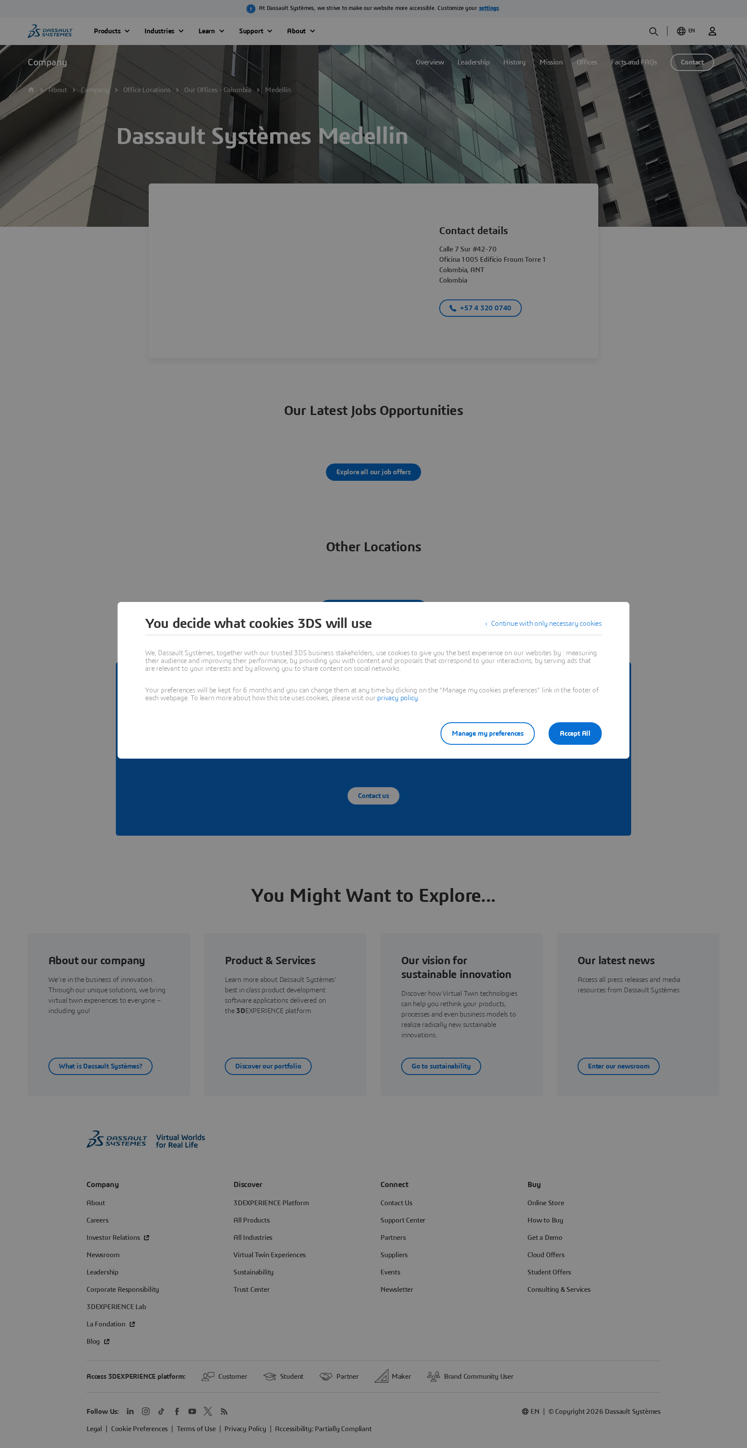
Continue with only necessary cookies (546, 623)
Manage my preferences (488, 733)
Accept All (575, 733)
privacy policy (397, 698)
